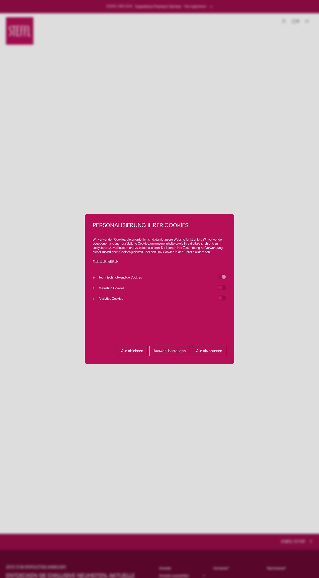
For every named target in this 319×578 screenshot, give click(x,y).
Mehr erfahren (105, 261)
